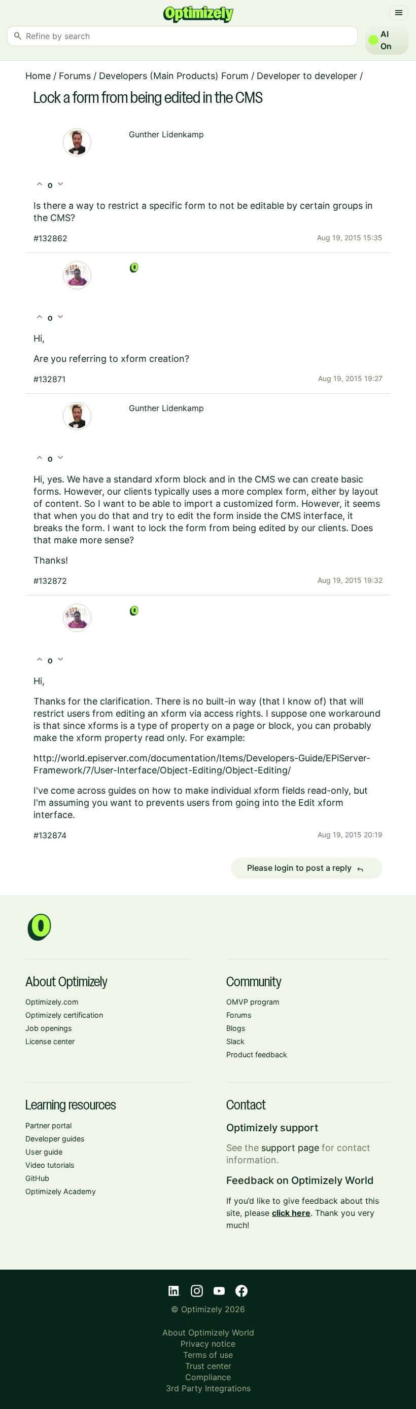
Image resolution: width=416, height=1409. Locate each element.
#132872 (50, 581)
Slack (235, 1041)
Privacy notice (208, 1344)
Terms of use (208, 1355)
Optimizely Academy (60, 1191)
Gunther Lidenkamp (166, 134)
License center (50, 1041)
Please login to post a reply (305, 868)
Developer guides (55, 1138)
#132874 (49, 835)
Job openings (48, 1028)
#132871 (49, 379)
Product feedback (256, 1054)
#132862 (50, 238)
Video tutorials (50, 1165)
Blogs (236, 1028)
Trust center (208, 1366)
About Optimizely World (208, 1332)
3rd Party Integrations (208, 1388)
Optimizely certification (64, 1015)
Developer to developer (307, 75)
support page (290, 1147)
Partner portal (48, 1125)
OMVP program (253, 1001)
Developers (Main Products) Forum (174, 75)
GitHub (37, 1178)
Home (38, 75)
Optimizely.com (52, 1001)
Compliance (208, 1377)
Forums (75, 75)
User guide (43, 1151)
